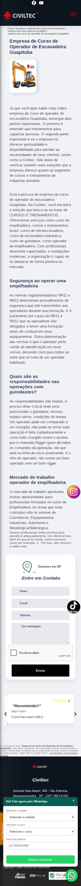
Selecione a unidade (16, 810)
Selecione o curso (15, 825)
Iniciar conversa (40, 859)
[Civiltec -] (21, 21)
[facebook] (34, 3)
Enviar (40, 670)
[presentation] (5, 713)
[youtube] (41, 3)
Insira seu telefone (15, 839)
